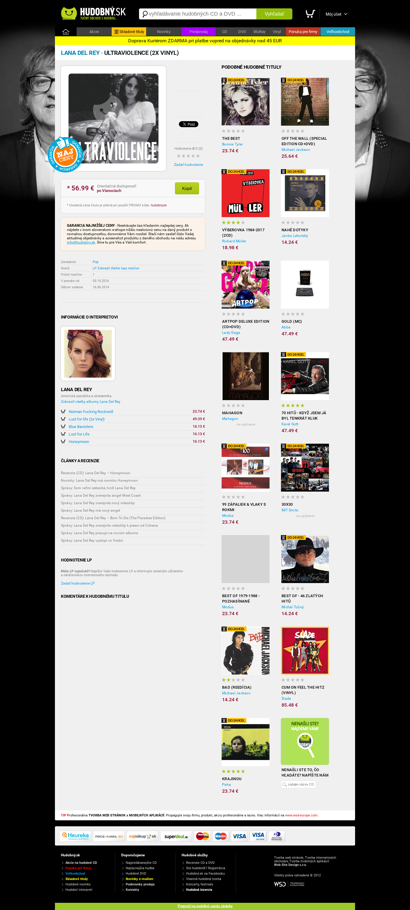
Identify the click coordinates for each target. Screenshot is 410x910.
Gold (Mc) (292, 321)
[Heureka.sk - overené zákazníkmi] (76, 840)
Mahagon (232, 413)
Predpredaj (198, 31)
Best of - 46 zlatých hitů (302, 598)
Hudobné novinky (78, 884)
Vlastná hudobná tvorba (203, 879)
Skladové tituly (131, 31)
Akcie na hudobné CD (81, 863)
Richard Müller (234, 241)
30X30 (287, 504)
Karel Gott (290, 424)
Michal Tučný (293, 607)
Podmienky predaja (140, 884)
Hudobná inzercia (199, 890)
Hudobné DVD (136, 874)
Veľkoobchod (338, 31)
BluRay (259, 31)
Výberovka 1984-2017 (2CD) (243, 233)
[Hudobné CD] (110, 840)
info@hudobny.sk (81, 242)
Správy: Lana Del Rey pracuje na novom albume (99, 533)
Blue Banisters (81, 426)
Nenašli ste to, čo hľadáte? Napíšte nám (305, 772)
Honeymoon (79, 441)
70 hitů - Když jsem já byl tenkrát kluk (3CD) (304, 416)
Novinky (163, 31)
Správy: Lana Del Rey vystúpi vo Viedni (92, 540)
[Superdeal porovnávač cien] (177, 840)
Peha (226, 785)
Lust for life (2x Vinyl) (87, 419)
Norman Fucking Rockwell (91, 411)
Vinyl (277, 31)
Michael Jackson (296, 150)
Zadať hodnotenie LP (78, 583)
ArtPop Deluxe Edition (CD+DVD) (245, 324)
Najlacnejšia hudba (140, 868)
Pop (95, 262)
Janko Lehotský (295, 236)
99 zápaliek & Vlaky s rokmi (244, 507)
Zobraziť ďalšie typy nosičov (118, 268)
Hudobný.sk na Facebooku (205, 874)
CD (224, 31)
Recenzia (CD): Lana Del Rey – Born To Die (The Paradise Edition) (113, 518)
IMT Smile (290, 510)
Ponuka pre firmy (303, 31)
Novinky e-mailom (139, 879)
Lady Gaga (231, 333)
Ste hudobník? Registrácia (205, 868)
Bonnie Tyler (232, 144)
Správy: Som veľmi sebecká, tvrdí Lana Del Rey (98, 488)
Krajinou (231, 779)
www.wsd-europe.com (301, 815)
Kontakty (132, 890)
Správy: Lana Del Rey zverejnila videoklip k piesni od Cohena (109, 525)
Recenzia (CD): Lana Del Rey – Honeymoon (95, 473)
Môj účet (334, 14)
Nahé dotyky (295, 230)
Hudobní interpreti (78, 890)
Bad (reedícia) (237, 687)
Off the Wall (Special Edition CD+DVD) (304, 141)
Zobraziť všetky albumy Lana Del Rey (90, 402)
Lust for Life (79, 434)
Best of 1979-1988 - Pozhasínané (241, 598)
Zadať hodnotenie (188, 165)
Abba (286, 327)
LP (95, 268)
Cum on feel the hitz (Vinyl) (303, 690)
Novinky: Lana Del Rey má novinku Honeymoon (99, 480)
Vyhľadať (274, 13)
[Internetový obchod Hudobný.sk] (94, 14)
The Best (231, 138)
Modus (228, 515)
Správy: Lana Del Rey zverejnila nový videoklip (98, 503)
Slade (286, 698)
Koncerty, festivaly (199, 884)
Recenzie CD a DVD (200, 863)
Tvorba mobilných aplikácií (309, 861)
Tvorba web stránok (288, 858)
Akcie (94, 31)
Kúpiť (187, 188)
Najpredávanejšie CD (141, 863)
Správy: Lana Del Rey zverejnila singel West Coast (101, 495)
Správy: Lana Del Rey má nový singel (90, 510)
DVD (242, 31)
